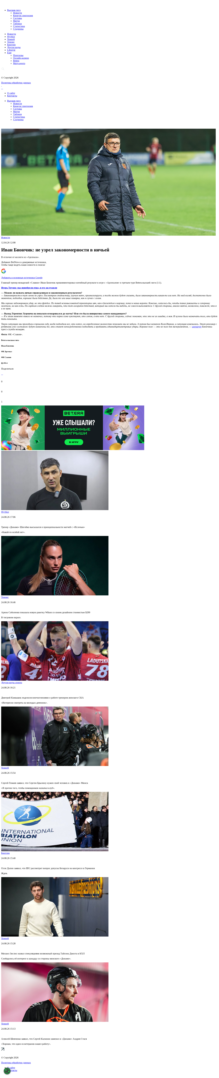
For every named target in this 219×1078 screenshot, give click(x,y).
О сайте (11, 93)
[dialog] (7, 1071)
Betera (16, 60)
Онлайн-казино (21, 58)
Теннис (11, 42)
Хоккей (11, 39)
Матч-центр (19, 63)
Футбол (11, 36)
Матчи (16, 21)
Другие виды (14, 47)
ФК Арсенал (6, 351)
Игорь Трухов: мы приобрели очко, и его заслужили (29, 287)
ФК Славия (6, 357)
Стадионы (18, 29)
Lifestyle (11, 50)
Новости (17, 13)
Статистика (19, 26)
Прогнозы (18, 55)
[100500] (72, 449)
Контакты (12, 96)
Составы (17, 18)
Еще (9, 52)
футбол (4, 363)
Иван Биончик (7, 346)
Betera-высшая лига (10, 340)
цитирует (197, 326)
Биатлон (11, 44)
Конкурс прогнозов (23, 15)
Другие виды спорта (11, 682)
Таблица (17, 23)
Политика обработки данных (16, 82)
